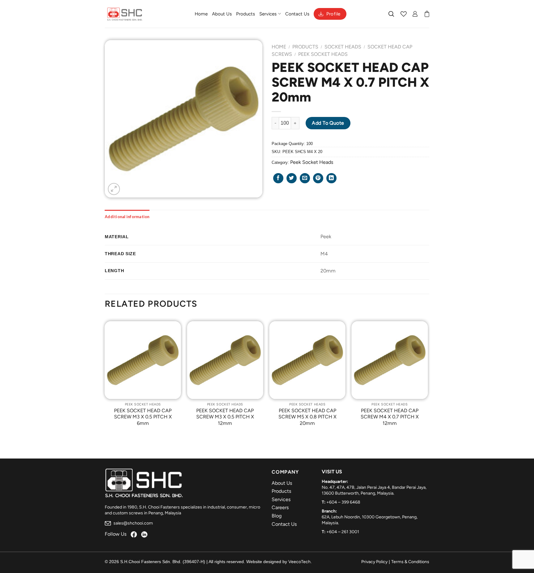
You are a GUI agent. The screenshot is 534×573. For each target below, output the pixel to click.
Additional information (127, 216)
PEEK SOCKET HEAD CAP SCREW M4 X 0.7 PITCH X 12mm (390, 417)
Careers (280, 507)
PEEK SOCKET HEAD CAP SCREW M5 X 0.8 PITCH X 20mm (307, 417)
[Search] (391, 14)
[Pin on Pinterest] (318, 178)
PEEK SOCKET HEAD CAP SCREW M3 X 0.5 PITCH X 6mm (143, 417)
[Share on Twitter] (291, 178)
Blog (277, 516)
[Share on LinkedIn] (331, 178)
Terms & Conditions (410, 561)
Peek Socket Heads (323, 54)
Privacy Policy (374, 561)
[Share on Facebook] (278, 178)
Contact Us (297, 14)
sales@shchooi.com (132, 523)
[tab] (127, 216)
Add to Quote (328, 123)
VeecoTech (299, 561)
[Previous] (105, 378)
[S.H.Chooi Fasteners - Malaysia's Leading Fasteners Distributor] (125, 14)
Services (268, 14)
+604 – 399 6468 (343, 502)
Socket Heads (342, 47)
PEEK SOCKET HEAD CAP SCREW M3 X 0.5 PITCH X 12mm (225, 417)
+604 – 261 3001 (342, 531)
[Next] (427, 378)
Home (201, 14)
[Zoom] (114, 189)
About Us (222, 14)
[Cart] (427, 14)
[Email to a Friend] (305, 178)
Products (245, 14)
